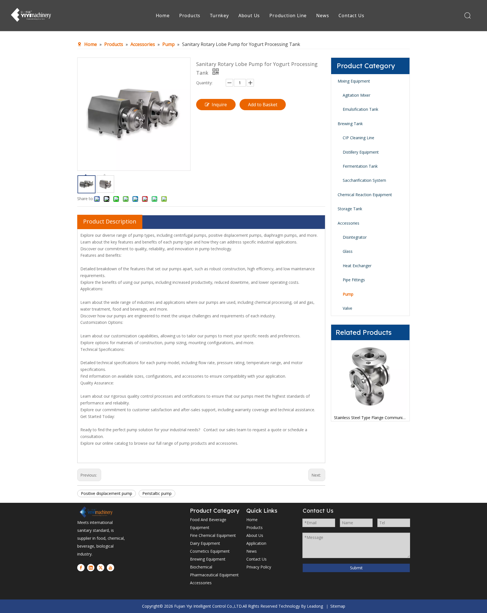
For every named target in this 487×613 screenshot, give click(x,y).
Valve (347, 308)
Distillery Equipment (361, 152)
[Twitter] (100, 567)
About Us (249, 15)
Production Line (288, 15)
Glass (348, 251)
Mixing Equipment (354, 81)
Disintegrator (355, 237)
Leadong (315, 606)
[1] (95, 512)
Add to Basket (262, 104)
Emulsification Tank (360, 109)
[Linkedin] (90, 567)
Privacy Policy (258, 567)
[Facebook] (81, 567)
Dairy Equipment (205, 543)
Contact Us (351, 15)
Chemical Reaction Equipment (365, 194)
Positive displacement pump (106, 493)
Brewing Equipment (207, 559)
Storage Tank (350, 208)
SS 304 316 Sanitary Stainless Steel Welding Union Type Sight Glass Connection (395, 417)
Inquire (219, 104)
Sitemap (337, 606)
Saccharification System (364, 180)
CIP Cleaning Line (358, 137)
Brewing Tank (350, 123)
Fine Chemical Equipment (213, 535)
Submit (356, 567)
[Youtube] (110, 567)
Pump (348, 294)
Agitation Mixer (356, 95)
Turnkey (219, 15)
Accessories (348, 223)
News (322, 15)
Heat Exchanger (357, 265)
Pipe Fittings (354, 279)
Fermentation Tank (360, 166)
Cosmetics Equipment (210, 551)
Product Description (109, 221)
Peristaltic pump (157, 493)
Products (189, 15)
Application (256, 543)
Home (163, 15)
